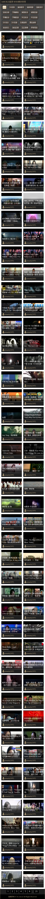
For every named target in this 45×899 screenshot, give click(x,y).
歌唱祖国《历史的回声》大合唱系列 (33, 719)
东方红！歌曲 (7, 578)
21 (36, 891)
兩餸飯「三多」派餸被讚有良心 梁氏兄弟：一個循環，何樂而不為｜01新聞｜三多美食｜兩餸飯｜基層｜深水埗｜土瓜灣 (33, 773)
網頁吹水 (25, 12)
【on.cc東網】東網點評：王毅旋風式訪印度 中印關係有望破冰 (33, 309)
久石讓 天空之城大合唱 (11, 489)
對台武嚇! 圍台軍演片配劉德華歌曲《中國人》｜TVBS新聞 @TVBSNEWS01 (11, 523)
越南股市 (21, 7)
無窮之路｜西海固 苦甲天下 (33, 880)
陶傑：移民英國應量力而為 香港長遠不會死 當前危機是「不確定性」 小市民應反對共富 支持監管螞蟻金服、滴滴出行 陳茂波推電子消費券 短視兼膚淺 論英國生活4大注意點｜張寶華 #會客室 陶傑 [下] (34, 273)
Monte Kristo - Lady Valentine (9, 648)
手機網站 (15, 12)
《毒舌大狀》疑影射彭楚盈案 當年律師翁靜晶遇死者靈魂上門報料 (33, 523)
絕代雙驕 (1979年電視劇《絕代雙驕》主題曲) (11, 220)
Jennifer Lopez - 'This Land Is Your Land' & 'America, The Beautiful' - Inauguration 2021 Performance (11, 791)
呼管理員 (34, 28)
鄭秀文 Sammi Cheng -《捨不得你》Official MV (11, 684)
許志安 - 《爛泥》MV (32, 471)
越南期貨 (30, 7)
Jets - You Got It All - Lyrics (34, 346)
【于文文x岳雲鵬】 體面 (11, 78)
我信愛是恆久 (7, 346)
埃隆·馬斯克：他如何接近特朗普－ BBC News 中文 (11, 255)
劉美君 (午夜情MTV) (32, 221)
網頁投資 (34, 12)
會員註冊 (15, 28)
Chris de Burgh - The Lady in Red (11, 166)
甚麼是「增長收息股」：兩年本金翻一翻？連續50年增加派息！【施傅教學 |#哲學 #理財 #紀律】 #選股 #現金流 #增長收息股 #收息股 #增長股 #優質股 (11, 148)
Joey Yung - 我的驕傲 (9, 435)
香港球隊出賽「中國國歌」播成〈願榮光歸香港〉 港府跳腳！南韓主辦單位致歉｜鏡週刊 (33, 434)
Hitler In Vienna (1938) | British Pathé (32, 148)
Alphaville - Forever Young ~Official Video (11, 452)
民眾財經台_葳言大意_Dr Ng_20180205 (33, 130)
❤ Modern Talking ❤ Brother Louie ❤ (31, 238)
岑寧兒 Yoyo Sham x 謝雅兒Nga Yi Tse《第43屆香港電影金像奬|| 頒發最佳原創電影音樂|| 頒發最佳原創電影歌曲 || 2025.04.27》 (12, 309)
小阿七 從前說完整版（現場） (33, 791)
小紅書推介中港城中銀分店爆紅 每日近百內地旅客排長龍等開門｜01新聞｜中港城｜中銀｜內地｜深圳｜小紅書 (33, 826)
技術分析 (6, 12)
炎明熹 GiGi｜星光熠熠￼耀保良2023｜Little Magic (11, 95)
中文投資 (34, 17)
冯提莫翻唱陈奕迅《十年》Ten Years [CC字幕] (32, 166)
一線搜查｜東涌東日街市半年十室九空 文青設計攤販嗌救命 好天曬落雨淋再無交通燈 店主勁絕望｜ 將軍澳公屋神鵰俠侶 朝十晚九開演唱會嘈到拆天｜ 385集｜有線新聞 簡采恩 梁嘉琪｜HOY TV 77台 (34, 648)
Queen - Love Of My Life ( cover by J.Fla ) (11, 773)
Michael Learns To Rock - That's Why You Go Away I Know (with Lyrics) (33, 416)
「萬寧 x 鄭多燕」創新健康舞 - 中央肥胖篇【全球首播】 (33, 684)
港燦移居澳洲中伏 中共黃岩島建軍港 (33, 666)
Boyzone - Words (30, 846)
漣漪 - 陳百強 (29, 489)
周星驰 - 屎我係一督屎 (10, 596)
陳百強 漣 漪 (7, 507)
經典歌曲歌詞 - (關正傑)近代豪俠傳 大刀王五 (11, 755)
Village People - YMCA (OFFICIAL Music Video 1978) (10, 826)
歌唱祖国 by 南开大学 (32, 739)
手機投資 (15, 17)
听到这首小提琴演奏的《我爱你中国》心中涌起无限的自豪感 (11, 202)
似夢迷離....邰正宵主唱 (10, 721)
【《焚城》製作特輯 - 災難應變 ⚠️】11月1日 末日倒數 (33, 41)
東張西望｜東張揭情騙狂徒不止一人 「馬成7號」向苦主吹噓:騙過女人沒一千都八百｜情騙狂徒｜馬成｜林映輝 (33, 594)
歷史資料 (33, 22)
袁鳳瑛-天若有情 (30, 507)
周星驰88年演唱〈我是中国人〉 (33, 380)
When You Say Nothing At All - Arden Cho (11, 737)
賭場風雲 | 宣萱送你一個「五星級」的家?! (11, 184)
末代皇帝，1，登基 (31, 560)
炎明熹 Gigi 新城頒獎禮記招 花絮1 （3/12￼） (33, 113)
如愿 (4, 417)
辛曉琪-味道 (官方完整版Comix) (11, 398)
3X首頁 (12, 7)
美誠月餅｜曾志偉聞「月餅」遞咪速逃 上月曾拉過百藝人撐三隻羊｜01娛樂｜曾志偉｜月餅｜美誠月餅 (11, 666)
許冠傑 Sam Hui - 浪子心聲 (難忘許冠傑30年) (11, 130)
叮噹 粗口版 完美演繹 (10, 382)
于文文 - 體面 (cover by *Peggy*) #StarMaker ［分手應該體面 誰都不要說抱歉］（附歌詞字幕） (11, 844)
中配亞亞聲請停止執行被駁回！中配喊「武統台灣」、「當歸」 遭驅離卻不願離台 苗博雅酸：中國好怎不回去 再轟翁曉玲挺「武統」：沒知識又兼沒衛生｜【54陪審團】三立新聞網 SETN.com (33, 612)
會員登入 (6, 28)
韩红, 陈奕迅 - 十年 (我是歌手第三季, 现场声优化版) (33, 202)
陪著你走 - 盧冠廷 (9, 881)
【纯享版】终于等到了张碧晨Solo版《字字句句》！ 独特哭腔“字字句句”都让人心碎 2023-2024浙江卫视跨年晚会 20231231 (11, 630)
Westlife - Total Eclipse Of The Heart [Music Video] (11, 273)
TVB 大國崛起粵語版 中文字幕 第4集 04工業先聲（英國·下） (34, 362)
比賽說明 (23, 22)
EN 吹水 (6, 22)
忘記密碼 (25, 28)
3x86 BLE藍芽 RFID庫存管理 (13, 2)
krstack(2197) (9, 47)
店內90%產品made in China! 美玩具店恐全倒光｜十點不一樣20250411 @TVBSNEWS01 (11, 541)
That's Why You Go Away (33, 78)
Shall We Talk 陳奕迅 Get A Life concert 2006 (34, 327)
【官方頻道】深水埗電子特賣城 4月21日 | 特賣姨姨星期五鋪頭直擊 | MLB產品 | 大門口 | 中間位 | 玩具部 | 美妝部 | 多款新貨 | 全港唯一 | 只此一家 (12, 291)
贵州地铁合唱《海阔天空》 (32, 630)
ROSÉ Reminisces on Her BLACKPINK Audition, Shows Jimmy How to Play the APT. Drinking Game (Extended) (11, 862)
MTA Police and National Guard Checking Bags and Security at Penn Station (33, 577)
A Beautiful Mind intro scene (10, 59)
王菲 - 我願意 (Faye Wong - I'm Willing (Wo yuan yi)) (33, 452)
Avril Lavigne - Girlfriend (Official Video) (11, 612)
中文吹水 (25, 17)
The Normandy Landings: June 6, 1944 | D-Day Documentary (33, 59)
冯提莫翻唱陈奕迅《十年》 (10, 470)
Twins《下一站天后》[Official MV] (10, 809)
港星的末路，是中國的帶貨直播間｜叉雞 (11, 327)
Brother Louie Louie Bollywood (31, 255)
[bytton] (4, 7)
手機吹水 (6, 17)
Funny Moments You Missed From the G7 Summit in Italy (34, 702)
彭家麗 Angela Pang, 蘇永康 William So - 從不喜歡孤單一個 (33, 95)
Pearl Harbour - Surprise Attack (32, 291)
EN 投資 (14, 22)
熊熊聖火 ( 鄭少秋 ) (9, 239)
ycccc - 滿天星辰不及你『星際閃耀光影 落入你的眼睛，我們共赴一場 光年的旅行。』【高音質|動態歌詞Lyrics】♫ (33, 184)
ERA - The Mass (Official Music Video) (33, 541)
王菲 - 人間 (6, 364)
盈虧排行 (39, 7)
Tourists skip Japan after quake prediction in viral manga (32, 755)
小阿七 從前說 (29, 810)
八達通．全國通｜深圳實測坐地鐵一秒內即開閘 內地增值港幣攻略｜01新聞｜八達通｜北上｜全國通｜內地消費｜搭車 (33, 398)
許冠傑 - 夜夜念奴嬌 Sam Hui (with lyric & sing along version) (12, 559)
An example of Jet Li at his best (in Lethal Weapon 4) (11, 702)
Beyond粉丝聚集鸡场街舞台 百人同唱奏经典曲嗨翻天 (11, 41)
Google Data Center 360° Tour (10, 113)
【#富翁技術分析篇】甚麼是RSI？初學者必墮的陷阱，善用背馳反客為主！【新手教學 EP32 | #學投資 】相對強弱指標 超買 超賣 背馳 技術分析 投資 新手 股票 (34, 862)
